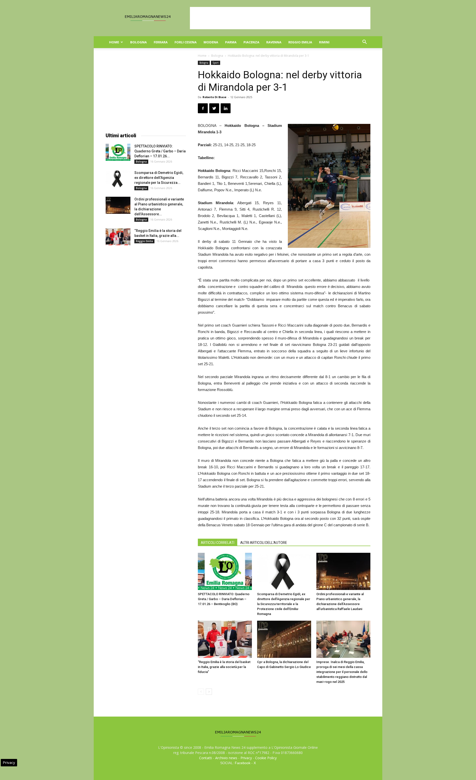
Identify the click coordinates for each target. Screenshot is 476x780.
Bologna (138, 42)
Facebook (242, 763)
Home (114, 42)
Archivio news (226, 757)
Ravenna (273, 42)
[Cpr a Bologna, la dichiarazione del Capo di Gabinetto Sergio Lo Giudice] (284, 639)
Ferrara (161, 42)
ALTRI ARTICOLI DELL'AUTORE (263, 543)
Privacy (246, 757)
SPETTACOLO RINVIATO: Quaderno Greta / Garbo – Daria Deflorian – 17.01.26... (160, 151)
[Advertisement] (280, 18)
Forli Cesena (186, 42)
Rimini (324, 42)
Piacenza (251, 42)
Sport (215, 62)
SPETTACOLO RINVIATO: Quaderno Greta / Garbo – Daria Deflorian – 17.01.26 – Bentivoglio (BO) (223, 599)
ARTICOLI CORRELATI (217, 543)
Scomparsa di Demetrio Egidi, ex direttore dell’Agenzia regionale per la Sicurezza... (158, 178)
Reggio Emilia (300, 42)
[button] (364, 42)
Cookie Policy (266, 757)
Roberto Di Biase (214, 97)
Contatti (205, 757)
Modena (211, 42)
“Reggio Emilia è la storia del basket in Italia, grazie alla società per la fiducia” (224, 667)
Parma (231, 42)
